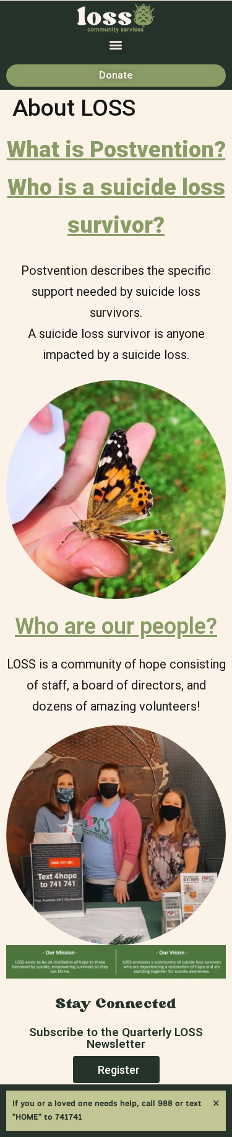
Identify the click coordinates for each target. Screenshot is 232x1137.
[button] (116, 45)
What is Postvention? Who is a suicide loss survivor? (116, 187)
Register (119, 1069)
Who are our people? (116, 626)
